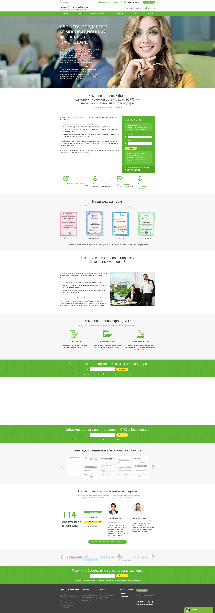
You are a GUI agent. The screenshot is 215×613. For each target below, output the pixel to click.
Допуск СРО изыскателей (88, 597)
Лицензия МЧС (104, 594)
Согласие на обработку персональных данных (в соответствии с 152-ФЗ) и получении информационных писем (108, 374)
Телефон (130, 140)
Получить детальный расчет (111, 2)
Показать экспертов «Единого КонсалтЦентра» (107, 542)
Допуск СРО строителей (88, 594)
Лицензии (150, 14)
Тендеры (135, 14)
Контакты (138, 8)
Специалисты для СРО (87, 600)
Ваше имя (130, 134)
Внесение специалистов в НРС (89, 599)
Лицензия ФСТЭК (104, 597)
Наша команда (129, 8)
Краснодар (65, 2)
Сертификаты (118, 14)
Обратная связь (149, 2)
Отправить (131, 148)
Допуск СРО (65, 14)
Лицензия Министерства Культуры (108, 599)
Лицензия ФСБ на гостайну (107, 595)
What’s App (151, 8)
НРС (80, 14)
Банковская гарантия (98, 14)
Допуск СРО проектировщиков (89, 595)
